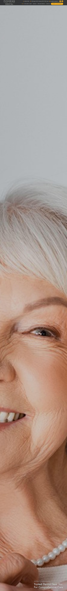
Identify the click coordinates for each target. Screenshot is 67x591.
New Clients (26, 3)
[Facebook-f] (60, 1)
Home (23, 3)
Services (34, 3)
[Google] (62, 1)
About (30, 3)
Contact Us (48, 3)
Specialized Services (41, 3)
